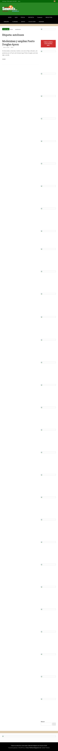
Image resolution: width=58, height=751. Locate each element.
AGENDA (41, 21)
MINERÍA (6, 21)
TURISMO (15, 21)
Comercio (39, 17)
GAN (16, 17)
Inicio (19, 1)
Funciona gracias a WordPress (16, 747)
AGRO (9, 17)
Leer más (3, 59)
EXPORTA (31, 17)
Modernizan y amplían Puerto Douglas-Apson (18, 43)
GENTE (23, 21)
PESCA (23, 17)
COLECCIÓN (31, 21)
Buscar (43, 721)
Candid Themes (45, 747)
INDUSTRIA (49, 17)
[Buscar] (54, 724)
